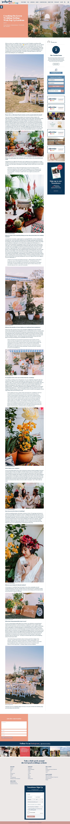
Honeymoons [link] (43, 2)
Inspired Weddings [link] (31, 769)
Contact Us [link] (47, 770)
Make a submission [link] (49, 775)
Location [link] (29, 773)
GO (62, 90)
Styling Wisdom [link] (14, 25)
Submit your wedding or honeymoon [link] (52, 777)
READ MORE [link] (56, 64)
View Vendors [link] (56, 86)
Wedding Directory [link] (56, 72)
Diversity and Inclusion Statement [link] (51, 769)
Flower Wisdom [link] (7, 25)
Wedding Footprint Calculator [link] (15, 778)
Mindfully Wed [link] (17, 706)
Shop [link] (61, 2)
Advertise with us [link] (48, 778)
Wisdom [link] (32, 2)
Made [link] (37, 2)
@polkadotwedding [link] (45, 743)
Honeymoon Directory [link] (14, 783)
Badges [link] (47, 779)
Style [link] (29, 774)
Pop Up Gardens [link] (35, 48)
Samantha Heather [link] (11, 233)
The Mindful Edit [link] (13, 777)
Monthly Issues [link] (30, 778)
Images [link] (29, 770)
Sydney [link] (16, 117)
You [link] (28, 2)
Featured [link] (23, 2)
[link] (1, 7)
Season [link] (29, 777)
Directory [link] (50, 2)
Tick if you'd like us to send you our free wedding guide (35, 809)
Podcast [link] (56, 2)
